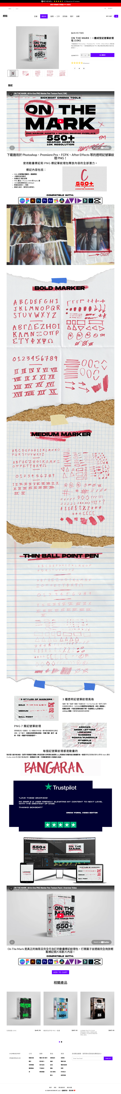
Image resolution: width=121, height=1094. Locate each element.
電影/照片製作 (43, 1058)
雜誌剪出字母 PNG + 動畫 (51, 1030)
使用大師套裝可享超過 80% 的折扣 (60, 4)
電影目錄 (63, 1061)
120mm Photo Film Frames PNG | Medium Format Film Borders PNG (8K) (88, 1033)
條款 (55, 1087)
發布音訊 (42, 1065)
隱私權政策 (62, 1087)
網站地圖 (69, 1087)
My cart (111, 16)
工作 (58, 16)
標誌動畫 (42, 1071)
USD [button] (17, 8)
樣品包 (43, 16)
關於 (71, 16)
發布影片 (42, 1061)
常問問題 (31, 1065)
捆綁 (51, 1061)
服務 (52, 16)
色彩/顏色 (53, 1071)
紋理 (51, 1065)
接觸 (78, 16)
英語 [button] (10, 8)
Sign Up (108, 1058)
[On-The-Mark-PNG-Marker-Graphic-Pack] (37, 47)
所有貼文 (63, 1071)
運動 (51, 1068)
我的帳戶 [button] (110, 8)
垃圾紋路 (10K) (11, 1030)
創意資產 (63, 1075)
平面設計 (42, 1068)
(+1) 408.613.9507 (14, 1053)
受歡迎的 (52, 1058)
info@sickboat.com (15, 1058)
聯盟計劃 (31, 1058)
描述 (10, 85)
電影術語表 (64, 1065)
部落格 (65, 16)
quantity (74, 55)
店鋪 (35, 16)
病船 (5, 15)
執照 (50, 1087)
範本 (51, 1075)
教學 (62, 1068)
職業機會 (31, 1068)
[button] (105, 8)
